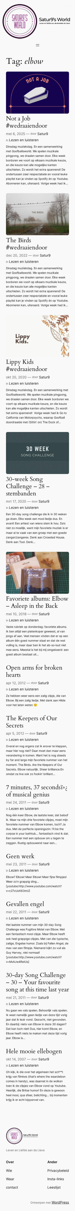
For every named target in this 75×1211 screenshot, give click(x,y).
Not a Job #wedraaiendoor (26, 122)
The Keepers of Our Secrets (31, 722)
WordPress (60, 1202)
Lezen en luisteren (24, 140)
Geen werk (20, 856)
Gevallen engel (25, 904)
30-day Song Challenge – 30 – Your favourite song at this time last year (37, 982)
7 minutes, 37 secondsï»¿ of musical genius (36, 791)
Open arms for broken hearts (34, 671)
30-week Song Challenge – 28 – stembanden (28, 486)
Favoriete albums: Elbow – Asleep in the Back (37, 602)
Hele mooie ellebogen (34, 1051)
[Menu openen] (37, 45)
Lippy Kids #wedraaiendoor (26, 365)
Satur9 (42, 134)
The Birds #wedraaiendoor (26, 244)
